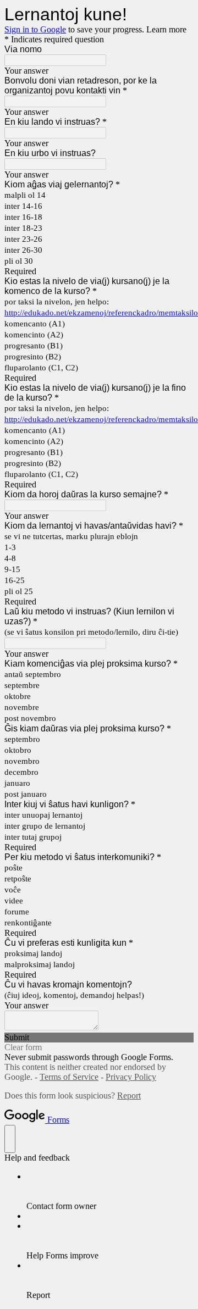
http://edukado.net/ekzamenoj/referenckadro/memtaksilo (101, 312)
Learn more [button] (166, 29)
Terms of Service (69, 1076)
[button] (99, 1037)
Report (129, 1095)
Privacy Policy (131, 1076)
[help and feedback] (9, 1139)
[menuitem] (110, 1191)
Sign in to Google (35, 29)
